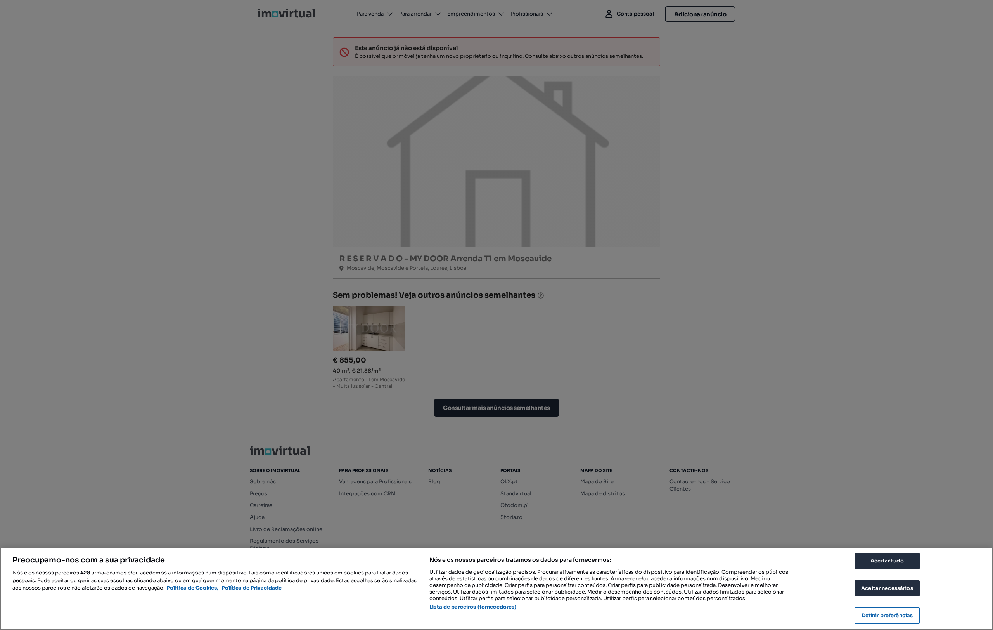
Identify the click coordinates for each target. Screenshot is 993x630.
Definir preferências (887, 615)
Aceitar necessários (887, 588)
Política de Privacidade (251, 588)
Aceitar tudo (887, 560)
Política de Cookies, (193, 588)
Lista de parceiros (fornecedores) (472, 607)
